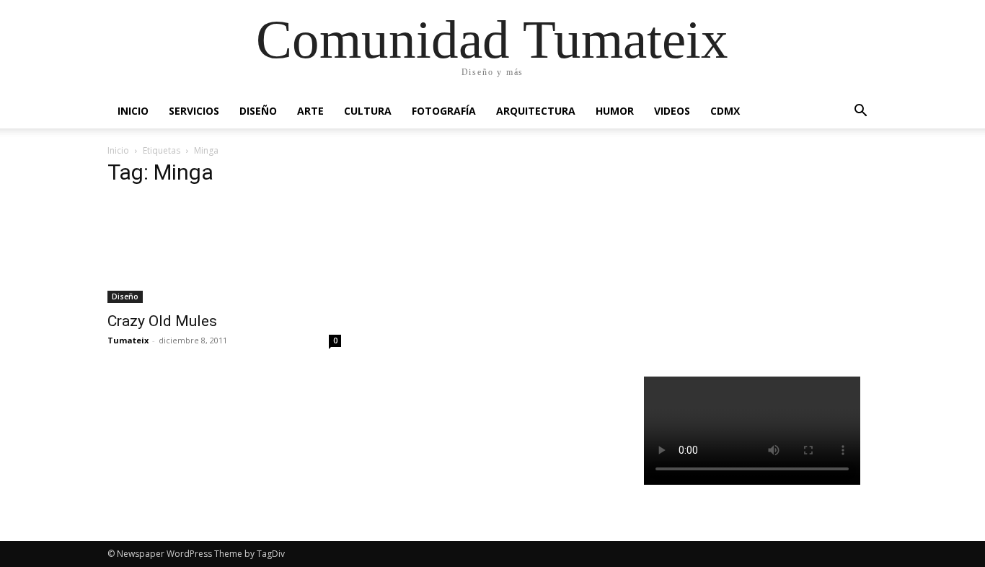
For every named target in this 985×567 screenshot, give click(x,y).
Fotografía (444, 111)
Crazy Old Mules (162, 321)
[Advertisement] (761, 255)
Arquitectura (535, 111)
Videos (672, 111)
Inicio (133, 111)
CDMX (725, 111)
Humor (615, 111)
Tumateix (128, 340)
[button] (860, 112)
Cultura (368, 111)
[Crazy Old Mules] (224, 251)
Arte (310, 111)
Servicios (194, 111)
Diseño (258, 111)
